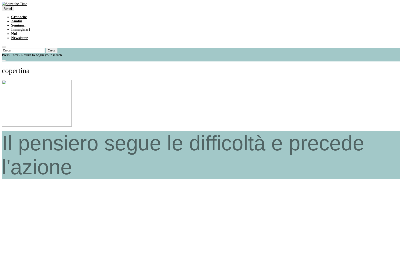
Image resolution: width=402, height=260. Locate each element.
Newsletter (19, 38)
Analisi (16, 21)
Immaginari (20, 29)
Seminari (18, 25)
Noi (14, 34)
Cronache (19, 17)
